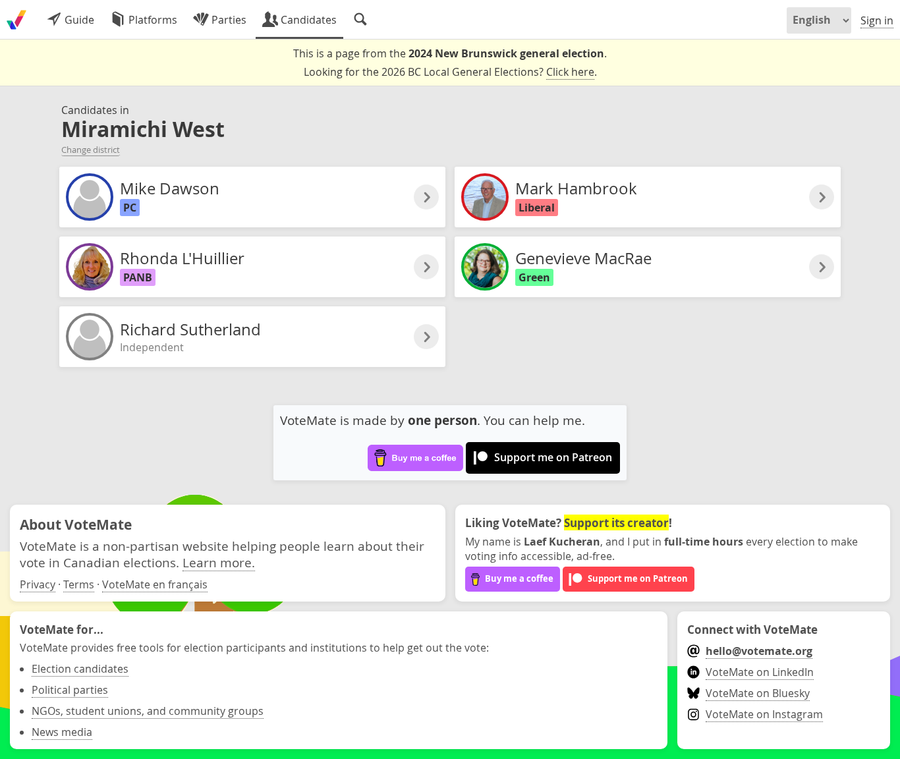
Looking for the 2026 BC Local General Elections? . (450, 72)
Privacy (37, 584)
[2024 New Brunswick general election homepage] (16, 20)
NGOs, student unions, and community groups (148, 711)
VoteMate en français (155, 584)
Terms (78, 584)
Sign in (876, 20)
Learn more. (219, 562)
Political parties (70, 690)
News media (62, 732)
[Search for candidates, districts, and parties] (360, 20)
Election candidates (80, 668)
